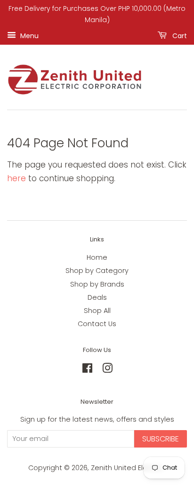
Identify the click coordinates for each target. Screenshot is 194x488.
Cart (178, 35)
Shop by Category (97, 270)
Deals (97, 297)
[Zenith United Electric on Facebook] (87, 370)
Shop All (97, 310)
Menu (28, 35)
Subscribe (160, 438)
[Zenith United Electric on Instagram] (107, 370)
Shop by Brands (97, 284)
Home (97, 257)
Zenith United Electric (127, 467)
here (16, 178)
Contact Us (97, 323)
